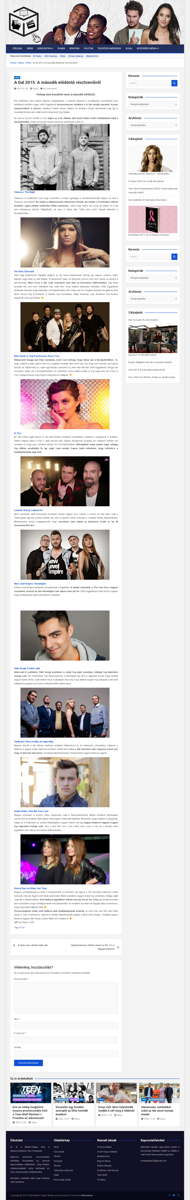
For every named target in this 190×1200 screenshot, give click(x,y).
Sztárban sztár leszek (107, 1170)
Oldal (128, 48)
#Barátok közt (92, 56)
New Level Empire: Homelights (30, 583)
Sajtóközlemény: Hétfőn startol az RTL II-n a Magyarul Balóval (92, 947)
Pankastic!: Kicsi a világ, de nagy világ (33, 741)
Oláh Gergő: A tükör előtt (27, 668)
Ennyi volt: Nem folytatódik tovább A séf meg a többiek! (116, 1108)
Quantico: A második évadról (142, 355)
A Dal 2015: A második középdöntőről (146, 370)
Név (16, 1019)
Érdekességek (19, 1096)
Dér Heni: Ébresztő (24, 271)
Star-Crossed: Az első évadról (143, 320)
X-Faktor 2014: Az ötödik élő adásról (146, 181)
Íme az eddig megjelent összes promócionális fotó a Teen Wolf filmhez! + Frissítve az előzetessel (30, 1112)
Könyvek (74, 48)
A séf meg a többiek (107, 1151)
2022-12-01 (63, 1119)
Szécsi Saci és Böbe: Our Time (30, 888)
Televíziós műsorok (109, 48)
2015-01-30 (22, 88)
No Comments (50, 88)
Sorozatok (44, 48)
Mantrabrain (87, 1195)
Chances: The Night (24, 192)
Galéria (31, 1096)
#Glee (62, 56)
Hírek (30, 48)
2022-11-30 (106, 1115)
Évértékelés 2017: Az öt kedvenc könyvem (148, 235)
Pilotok (88, 48)
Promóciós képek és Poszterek (27, 1100)
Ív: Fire (17, 433)
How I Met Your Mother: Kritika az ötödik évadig (151, 377)
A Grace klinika (104, 1147)
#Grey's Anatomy (75, 56)
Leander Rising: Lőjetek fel (28, 510)
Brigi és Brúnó (104, 1161)
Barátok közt (103, 1156)
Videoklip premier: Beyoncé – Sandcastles (148, 173)
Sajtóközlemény (156, 1100)
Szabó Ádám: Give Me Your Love (31, 811)
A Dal (22, 927)
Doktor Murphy (104, 1165)
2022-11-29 (149, 1119)
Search (174, 83)
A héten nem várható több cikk (33, 945)
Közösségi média (146, 48)
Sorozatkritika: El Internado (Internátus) (147, 200)
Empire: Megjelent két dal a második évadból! (150, 362)
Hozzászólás (21, 979)
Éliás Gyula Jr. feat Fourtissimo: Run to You (36, 356)
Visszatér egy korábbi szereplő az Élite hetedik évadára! (72, 1110)
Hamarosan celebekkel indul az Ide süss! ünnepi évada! (157, 1110)
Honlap (17, 1047)
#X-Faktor (37, 56)
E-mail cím (20, 1033)
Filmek (61, 48)
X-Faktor (101, 1179)
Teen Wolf (102, 1175)
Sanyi (35, 88)
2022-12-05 (20, 1122)
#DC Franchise (51, 56)
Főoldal (17, 48)
